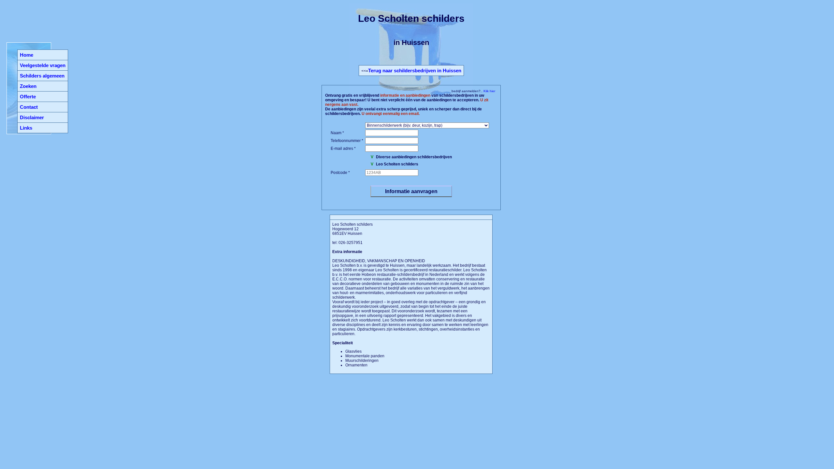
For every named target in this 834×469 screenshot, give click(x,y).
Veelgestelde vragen (42, 65)
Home (26, 55)
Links (26, 128)
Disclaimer (32, 117)
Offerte (28, 96)
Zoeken (28, 86)
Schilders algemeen (42, 75)
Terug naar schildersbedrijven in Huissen (414, 70)
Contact (29, 107)
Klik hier (488, 91)
